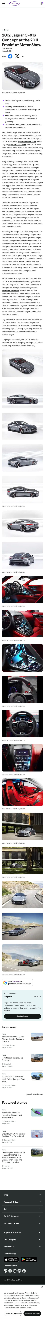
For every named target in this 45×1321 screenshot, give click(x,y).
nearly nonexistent (10, 290)
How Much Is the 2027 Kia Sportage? (12, 1059)
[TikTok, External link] (5, 1271)
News (6, 30)
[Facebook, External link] (10, 1271)
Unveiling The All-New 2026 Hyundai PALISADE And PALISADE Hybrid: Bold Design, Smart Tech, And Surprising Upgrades (13, 1157)
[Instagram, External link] (19, 1271)
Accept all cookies (32, 1313)
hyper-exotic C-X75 (27, 141)
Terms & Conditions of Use (12, 1280)
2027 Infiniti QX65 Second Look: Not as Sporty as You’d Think (13, 1078)
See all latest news (34, 1094)
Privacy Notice (30, 1293)
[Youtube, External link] (15, 1271)
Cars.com (25, 1298)
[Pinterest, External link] (24, 1271)
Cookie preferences (13, 1313)
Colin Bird (8, 48)
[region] (22, 1302)
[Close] (42, 1287)
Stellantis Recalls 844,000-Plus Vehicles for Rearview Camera (13, 1039)
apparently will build (17, 144)
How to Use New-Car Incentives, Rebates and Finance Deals (12, 1114)
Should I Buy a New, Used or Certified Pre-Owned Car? (13, 1135)
